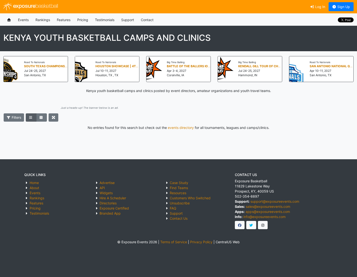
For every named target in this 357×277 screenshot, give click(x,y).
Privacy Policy (201, 242)
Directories (108, 203)
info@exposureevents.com (264, 217)
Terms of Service (173, 242)
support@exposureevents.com (274, 201)
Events (23, 20)
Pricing (82, 20)
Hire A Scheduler (113, 198)
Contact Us (178, 218)
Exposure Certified (114, 208)
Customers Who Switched (190, 198)
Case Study (179, 183)
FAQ (173, 208)
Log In (319, 7)
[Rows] (31, 117)
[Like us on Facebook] (240, 225)
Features (63, 20)
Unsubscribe (180, 203)
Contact (147, 20)
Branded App (110, 213)
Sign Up (343, 7)
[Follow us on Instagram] (263, 225)
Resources (178, 193)
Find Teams (179, 188)
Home (34, 183)
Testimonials (104, 20)
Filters (16, 117)
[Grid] (41, 117)
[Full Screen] (54, 117)
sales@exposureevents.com (268, 206)
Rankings (42, 20)
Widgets (106, 193)
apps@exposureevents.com (268, 212)
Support (127, 20)
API (102, 188)
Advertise (107, 183)
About (34, 188)
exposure (35, 6)
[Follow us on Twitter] (251, 225)
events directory (181, 128)
